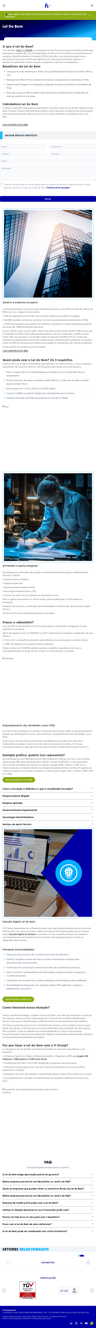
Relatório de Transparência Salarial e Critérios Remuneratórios (26, 1319)
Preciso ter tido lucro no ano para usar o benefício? (31, 1217)
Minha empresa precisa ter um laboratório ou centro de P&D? (36, 1181)
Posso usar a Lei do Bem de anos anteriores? (27, 1224)
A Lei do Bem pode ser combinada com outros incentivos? (34, 1231)
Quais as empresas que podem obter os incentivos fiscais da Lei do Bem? (43, 1188)
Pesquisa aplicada (12, 803)
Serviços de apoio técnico (17, 824)
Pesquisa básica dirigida (15, 795)
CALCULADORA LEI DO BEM (15, 124)
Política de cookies (29, 1317)
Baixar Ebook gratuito (18, 999)
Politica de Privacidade (11, 1317)
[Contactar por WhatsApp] (92, 1323)
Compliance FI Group (57, 1317)
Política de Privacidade (58, 187)
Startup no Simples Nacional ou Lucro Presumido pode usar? (35, 1210)
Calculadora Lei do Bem (19, 780)
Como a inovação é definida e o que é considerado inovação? (37, 788)
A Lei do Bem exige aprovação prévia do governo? (30, 1174)
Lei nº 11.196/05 (24, 50)
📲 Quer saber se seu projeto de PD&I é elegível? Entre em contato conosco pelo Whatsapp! (46, 15)
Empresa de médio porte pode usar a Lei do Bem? (30, 1202)
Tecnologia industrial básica (18, 817)
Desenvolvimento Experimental (19, 810)
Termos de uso (43, 1317)
